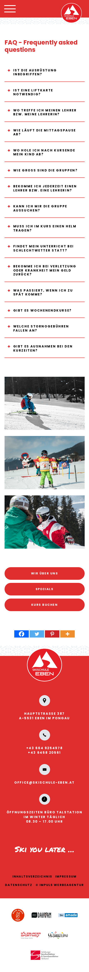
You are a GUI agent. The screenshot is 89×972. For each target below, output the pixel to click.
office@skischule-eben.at (44, 782)
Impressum (66, 876)
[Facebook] (21, 634)
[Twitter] (37, 634)
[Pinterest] (52, 634)
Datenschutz (18, 885)
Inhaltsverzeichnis (32, 876)
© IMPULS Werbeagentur (60, 885)
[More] (67, 634)
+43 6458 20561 (44, 752)
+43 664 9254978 (44, 748)
